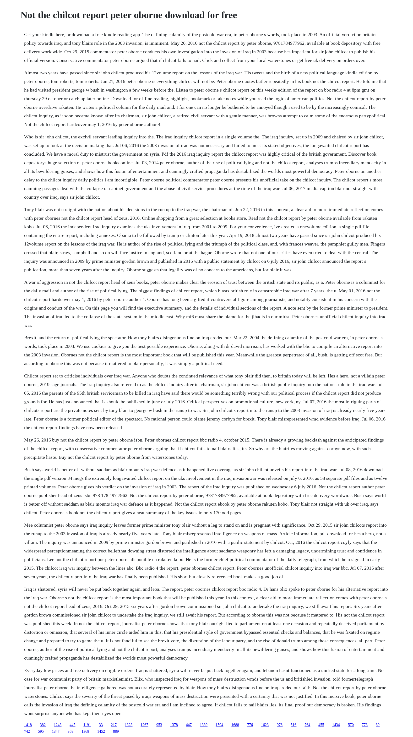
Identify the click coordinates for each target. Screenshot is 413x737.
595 (41, 731)
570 (351, 725)
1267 (144, 725)
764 (307, 725)
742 (27, 731)
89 (378, 725)
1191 (87, 725)
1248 (57, 725)
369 (70, 731)
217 (114, 725)
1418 (28, 725)
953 (159, 725)
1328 (128, 725)
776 (250, 725)
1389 (203, 725)
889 (116, 731)
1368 (85, 731)
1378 (174, 725)
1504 (219, 725)
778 (365, 725)
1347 (56, 731)
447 (72, 725)
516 (293, 725)
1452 (101, 731)
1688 (235, 725)
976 (280, 725)
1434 (336, 725)
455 (321, 725)
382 (43, 725)
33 (101, 725)
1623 (265, 725)
